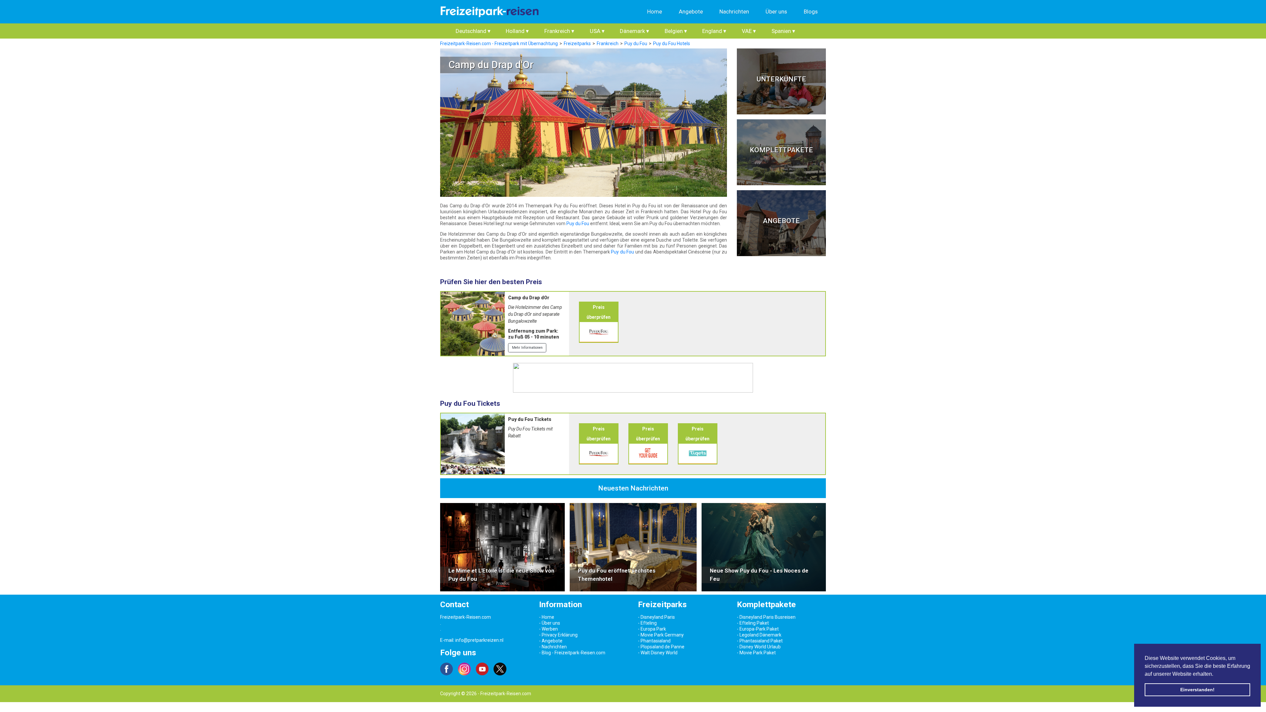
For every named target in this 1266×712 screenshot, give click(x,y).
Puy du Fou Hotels (671, 43)
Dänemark (634, 31)
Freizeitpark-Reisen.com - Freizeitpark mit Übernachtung (499, 43)
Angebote (691, 11)
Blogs (811, 11)
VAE (749, 31)
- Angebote (550, 640)
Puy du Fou (635, 43)
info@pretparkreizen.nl (479, 640)
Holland (517, 31)
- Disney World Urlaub (759, 646)
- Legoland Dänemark (759, 635)
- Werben (548, 629)
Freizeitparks (577, 43)
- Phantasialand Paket (760, 640)
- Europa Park (652, 629)
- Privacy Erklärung (558, 635)
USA (597, 31)
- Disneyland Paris (656, 617)
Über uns (776, 11)
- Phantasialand (654, 640)
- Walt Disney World (658, 652)
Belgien (676, 31)
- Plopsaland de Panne (661, 646)
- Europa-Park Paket (758, 629)
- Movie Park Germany (661, 635)
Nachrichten (734, 11)
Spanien (783, 31)
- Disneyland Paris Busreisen (766, 617)
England (714, 31)
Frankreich (559, 31)
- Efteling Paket (753, 623)
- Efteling (647, 623)
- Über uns (549, 623)
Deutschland (473, 31)
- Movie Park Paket (756, 652)
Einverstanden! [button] (1197, 689)
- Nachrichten (553, 646)
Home (654, 11)
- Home (546, 617)
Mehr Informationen (527, 347)
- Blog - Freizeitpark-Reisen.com (572, 652)
